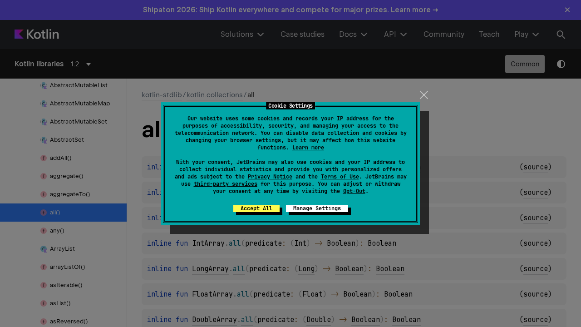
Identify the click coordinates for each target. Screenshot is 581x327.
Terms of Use (340, 176)
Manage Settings (317, 208)
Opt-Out (354, 191)
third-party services (225, 184)
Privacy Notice (270, 176)
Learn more (308, 147)
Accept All (256, 208)
